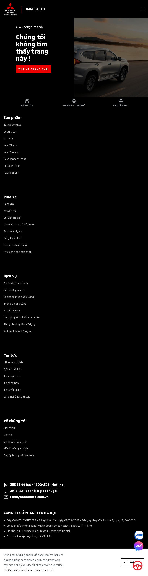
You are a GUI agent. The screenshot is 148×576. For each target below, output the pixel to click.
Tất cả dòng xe (12, 124)
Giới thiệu (9, 427)
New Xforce (10, 145)
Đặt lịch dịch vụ (12, 310)
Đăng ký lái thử (12, 238)
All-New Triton (12, 165)
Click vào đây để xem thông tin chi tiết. (31, 569)
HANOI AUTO (35, 8)
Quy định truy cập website (19, 455)
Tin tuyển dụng (12, 389)
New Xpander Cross (15, 158)
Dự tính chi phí (12, 217)
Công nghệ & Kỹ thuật (17, 396)
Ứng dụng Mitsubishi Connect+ (22, 317)
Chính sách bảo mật (15, 441)
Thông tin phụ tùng (15, 303)
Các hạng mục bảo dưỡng (19, 296)
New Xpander (11, 152)
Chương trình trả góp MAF (19, 224)
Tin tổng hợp (11, 382)
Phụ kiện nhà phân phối (17, 251)
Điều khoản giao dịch (16, 448)
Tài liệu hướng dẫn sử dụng (19, 324)
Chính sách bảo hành (16, 283)
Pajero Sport (11, 172)
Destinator (10, 131)
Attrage (8, 138)
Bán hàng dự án (13, 231)
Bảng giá (9, 203)
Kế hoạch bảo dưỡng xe (18, 331)
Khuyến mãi (10, 210)
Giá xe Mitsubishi (13, 362)
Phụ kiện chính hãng (15, 244)
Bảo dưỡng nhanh (14, 290)
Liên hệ (8, 434)
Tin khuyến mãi (12, 376)
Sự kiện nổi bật (12, 369)
